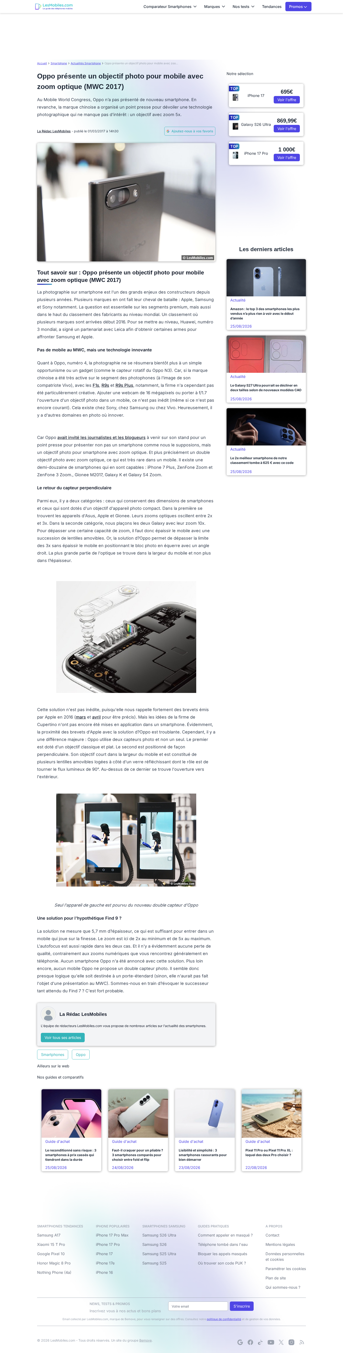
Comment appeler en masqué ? (225, 1235)
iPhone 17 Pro (108, 1244)
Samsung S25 (154, 1263)
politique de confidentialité (224, 1319)
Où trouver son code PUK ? (222, 1263)
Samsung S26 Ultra (159, 1235)
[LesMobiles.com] (54, 6)
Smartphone (59, 63)
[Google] (240, 1342)
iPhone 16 (104, 1272)
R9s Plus (124, 385)
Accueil (42, 63)
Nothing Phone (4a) (54, 1272)
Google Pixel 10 (51, 1253)
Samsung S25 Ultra (159, 1253)
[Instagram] (291, 1342)
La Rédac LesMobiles (54, 131)
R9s (105, 385)
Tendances (272, 6)
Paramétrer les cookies (286, 1268)
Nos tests (241, 6)
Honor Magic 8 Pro (54, 1263)
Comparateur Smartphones (168, 6)
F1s (96, 385)
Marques (212, 6)
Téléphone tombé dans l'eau (223, 1244)
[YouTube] (271, 1342)
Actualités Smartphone (86, 63)
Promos (296, 6)
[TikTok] (260, 1342)
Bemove (145, 1340)
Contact (272, 1235)
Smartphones (52, 1054)
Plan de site (276, 1278)
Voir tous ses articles (63, 1037)
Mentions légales (280, 1244)
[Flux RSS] (302, 1342)
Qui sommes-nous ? (283, 1287)
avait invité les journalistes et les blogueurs (101, 437)
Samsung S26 (154, 1244)
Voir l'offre (286, 99)
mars (81, 717)
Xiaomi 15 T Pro (51, 1244)
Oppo (81, 1054)
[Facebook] (250, 1342)
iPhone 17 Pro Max (112, 1235)
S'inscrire (242, 1306)
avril (96, 717)
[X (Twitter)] (281, 1342)
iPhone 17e (105, 1263)
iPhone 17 (104, 1253)
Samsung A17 (48, 1235)
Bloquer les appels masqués (222, 1253)
